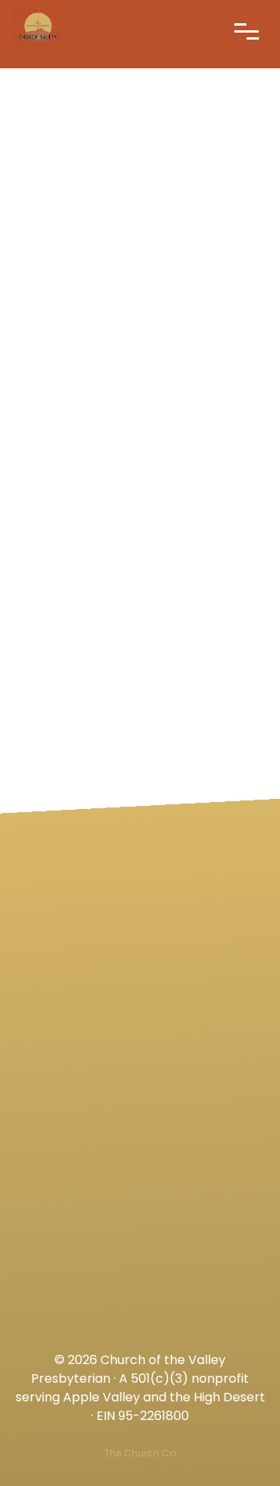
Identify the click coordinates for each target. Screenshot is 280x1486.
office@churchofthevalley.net (140, 937)
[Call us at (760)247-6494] (140, 982)
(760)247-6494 (139, 1069)
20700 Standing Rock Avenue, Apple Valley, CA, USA (140, 1201)
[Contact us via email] (140, 850)
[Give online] (140, 1245)
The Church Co (140, 1453)
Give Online (140, 1332)
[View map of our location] (140, 1113)
